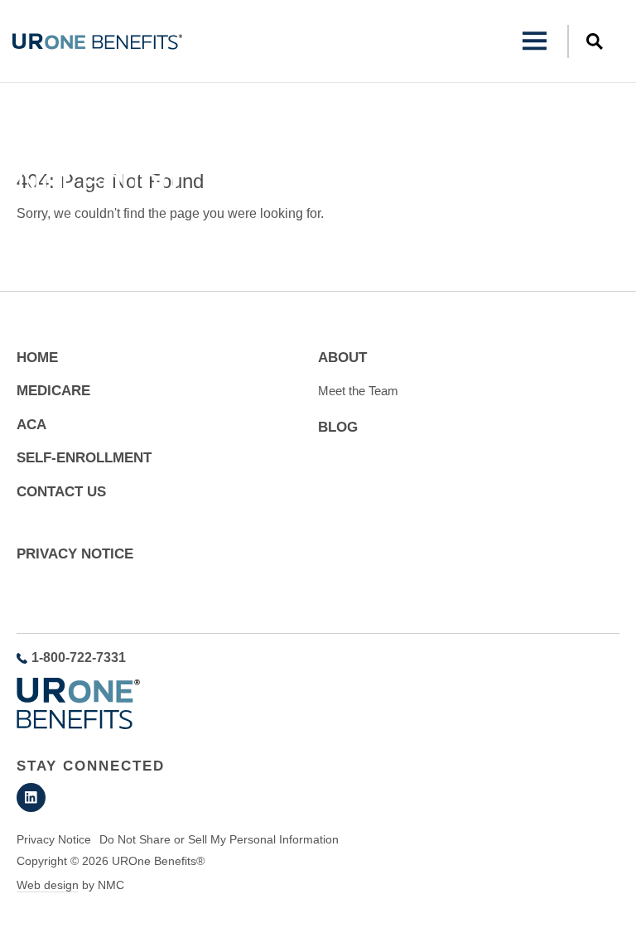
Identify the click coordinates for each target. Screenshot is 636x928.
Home (31, 144)
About (342, 357)
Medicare (53, 391)
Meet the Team (358, 391)
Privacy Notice (75, 554)
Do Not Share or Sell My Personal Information (219, 839)
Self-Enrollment (84, 458)
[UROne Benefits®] (97, 41)
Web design (48, 885)
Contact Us (61, 492)
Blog (338, 427)
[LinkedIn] (31, 797)
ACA (31, 425)
